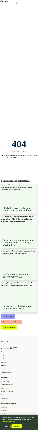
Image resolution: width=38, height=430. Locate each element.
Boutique (3, 365)
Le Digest (3, 369)
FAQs (2, 358)
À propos (3, 352)
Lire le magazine (8, 316)
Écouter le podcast (9, 327)
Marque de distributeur (7, 391)
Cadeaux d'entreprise (7, 395)
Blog (2, 355)
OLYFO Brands (5, 381)
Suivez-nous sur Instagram (11, 322)
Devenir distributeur (6, 372)
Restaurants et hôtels (7, 384)
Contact (3, 362)
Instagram (4, 407)
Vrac (2, 388)
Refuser (6, 426)
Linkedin (3, 414)
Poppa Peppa (4, 398)
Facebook (4, 410)
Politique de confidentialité (8, 421)
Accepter (16, 426)
